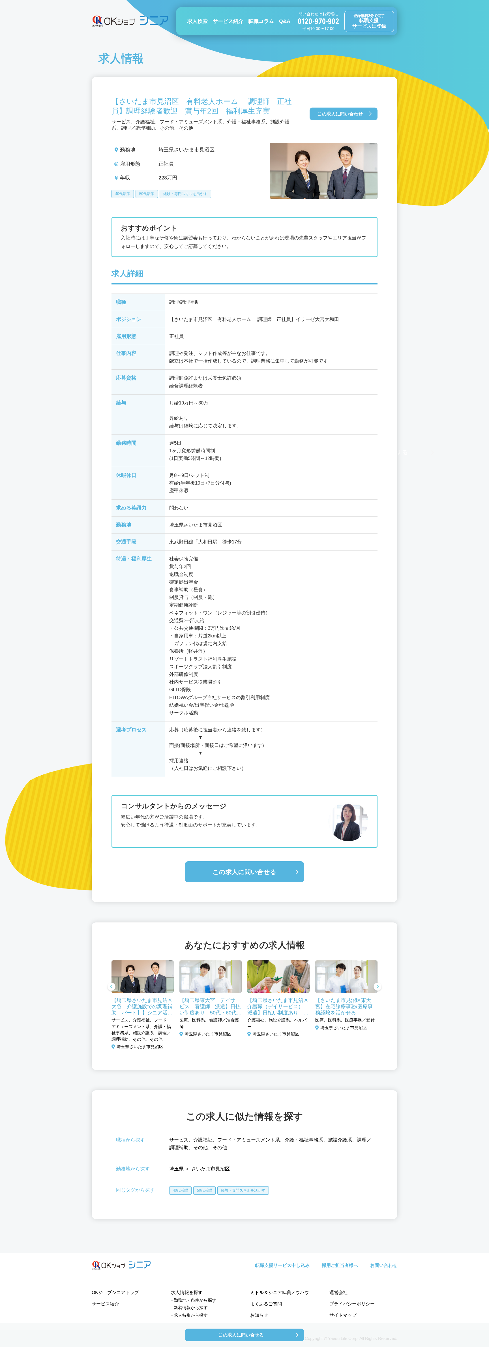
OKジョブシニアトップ (115, 1292)
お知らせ (259, 1315)
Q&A (284, 21)
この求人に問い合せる (244, 871)
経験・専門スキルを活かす (185, 194)
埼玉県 (176, 1169)
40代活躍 (122, 194)
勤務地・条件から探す (195, 1300)
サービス (178, 1140)
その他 (200, 1147)
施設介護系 (340, 1140)
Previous (111, 987)
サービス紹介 (228, 21)
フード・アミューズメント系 (248, 1140)
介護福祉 (203, 1140)
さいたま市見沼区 (210, 1169)
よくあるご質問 (266, 1303)
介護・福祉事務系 (304, 1140)
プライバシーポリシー (352, 1303)
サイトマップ (343, 1315)
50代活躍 (146, 194)
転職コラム (261, 21)
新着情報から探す (191, 1307)
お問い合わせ (383, 1265)
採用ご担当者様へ (340, 1265)
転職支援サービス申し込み (282, 1265)
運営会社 (338, 1292)
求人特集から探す (191, 1315)
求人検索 (197, 21)
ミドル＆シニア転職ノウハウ (279, 1292)
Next (377, 987)
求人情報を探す (187, 1292)
